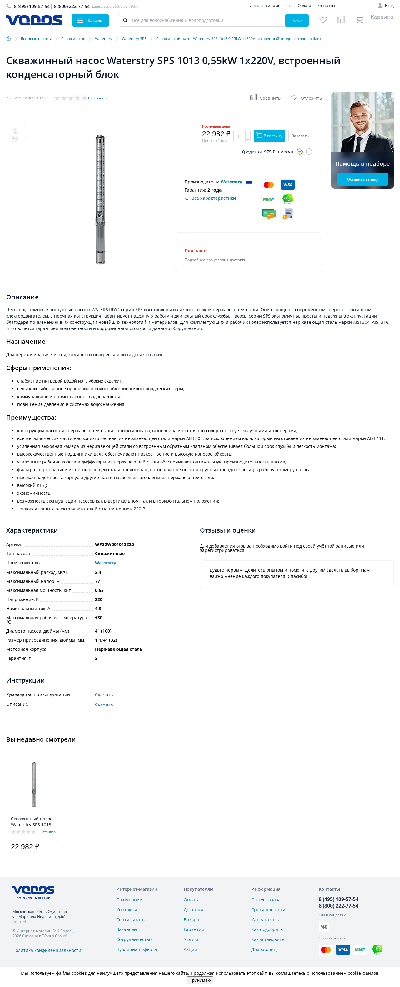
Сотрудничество (134, 939)
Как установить (267, 939)
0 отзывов (97, 98)
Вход (389, 5)
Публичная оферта (136, 949)
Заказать (300, 135)
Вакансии (126, 929)
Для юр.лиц (264, 949)
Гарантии (194, 929)
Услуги (191, 939)
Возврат (192, 920)
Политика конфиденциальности (46, 950)
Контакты (326, 5)
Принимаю (200, 980)
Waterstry (231, 182)
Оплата (304, 5)
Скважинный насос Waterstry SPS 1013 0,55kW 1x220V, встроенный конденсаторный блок (34, 822)
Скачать (104, 694)
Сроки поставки (268, 910)
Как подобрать (267, 929)
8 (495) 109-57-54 (32, 6)
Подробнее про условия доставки (216, 260)
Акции (190, 949)
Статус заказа (266, 900)
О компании (129, 900)
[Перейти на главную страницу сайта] (34, 24)
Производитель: (202, 182)
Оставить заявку (362, 179)
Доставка (193, 910)
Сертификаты (131, 920)
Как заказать (265, 920)
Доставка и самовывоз (271, 5)
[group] (100, 199)
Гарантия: (195, 190)
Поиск (297, 20)
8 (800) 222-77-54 (72, 6)
